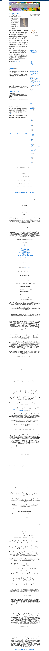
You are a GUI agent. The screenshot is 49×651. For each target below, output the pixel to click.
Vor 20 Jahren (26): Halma (14, 13)
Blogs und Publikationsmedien (25, 253)
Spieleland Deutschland (33, 90)
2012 (31, 157)
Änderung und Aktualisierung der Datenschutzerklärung (25, 257)
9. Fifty (31, 61)
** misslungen (32, 108)
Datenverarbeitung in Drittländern (25, 250)
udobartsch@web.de (27, 267)
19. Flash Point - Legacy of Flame (34, 73)
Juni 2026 (31, 102)
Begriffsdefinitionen (25, 259)
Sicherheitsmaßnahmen (25, 249)
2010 (31, 159)
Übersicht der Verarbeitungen (25, 247)
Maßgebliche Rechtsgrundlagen (25, 248)
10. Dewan (31, 62)
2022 (31, 123)
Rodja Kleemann (12, 68)
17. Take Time (32, 70)
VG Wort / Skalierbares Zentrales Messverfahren (25, 252)
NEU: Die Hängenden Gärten (34, 51)
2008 (31, 162)
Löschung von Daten (25, 256)
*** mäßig (31, 109)
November (32, 134)
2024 (31, 120)
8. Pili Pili (31, 60)
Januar (32, 153)
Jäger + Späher (33, 150)
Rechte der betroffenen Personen (25, 258)
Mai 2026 (31, 103)
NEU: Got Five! (32, 49)
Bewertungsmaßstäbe (33, 26)
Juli (31, 139)
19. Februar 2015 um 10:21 (14, 104)
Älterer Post (26, 133)
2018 (31, 128)
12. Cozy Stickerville (33, 64)
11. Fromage (31, 63)
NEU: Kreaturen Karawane (33, 50)
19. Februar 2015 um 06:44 (14, 91)
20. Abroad (31, 74)
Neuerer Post (10, 133)
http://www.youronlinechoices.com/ (29, 409)
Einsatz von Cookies (25, 251)
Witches (32, 151)
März (32, 144)
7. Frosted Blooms (32, 59)
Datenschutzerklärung (33, 38)
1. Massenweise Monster (33, 52)
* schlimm (31, 107)
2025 (31, 119)
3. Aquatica (31, 54)
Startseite (18, 133)
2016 (31, 130)
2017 (31, 129)
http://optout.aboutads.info (22, 410)
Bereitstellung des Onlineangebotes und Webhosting (25, 255)
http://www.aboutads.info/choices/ (14, 409)
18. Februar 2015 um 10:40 (14, 83)
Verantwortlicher (25, 246)
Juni (31, 140)
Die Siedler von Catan (17, 61)
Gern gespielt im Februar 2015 (35, 146)
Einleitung (25, 245)
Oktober (32, 135)
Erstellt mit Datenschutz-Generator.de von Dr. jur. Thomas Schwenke (24, 192)
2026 (31, 118)
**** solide (31, 110)
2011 (31, 158)
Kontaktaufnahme (25, 254)
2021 (31, 124)
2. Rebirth (31, 53)
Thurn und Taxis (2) (32, 91)
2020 (31, 125)
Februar (32, 145)
